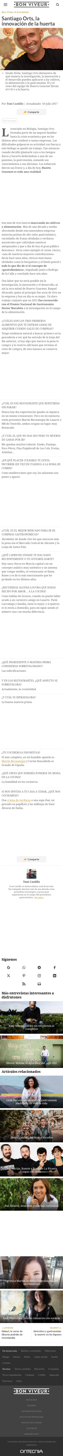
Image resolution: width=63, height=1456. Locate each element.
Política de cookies (31, 1422)
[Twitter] (8, 976)
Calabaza (29, 1374)
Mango (5, 1356)
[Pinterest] (24, 976)
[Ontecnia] (31, 1453)
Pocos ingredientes (11, 1374)
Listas (19, 1380)
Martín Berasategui (14, 761)
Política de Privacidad (31, 1417)
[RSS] (24, 984)
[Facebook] (54, 967)
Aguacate (54, 1374)
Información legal (31, 1411)
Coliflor (42, 1374)
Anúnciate (31, 1400)
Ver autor (39, 897)
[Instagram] (39, 976)
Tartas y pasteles (23, 1368)
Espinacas (7, 1380)
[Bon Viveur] (31, 4)
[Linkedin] (54, 976)
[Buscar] (57, 4)
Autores (31, 1405)
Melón (27, 1356)
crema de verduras (19, 800)
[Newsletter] (39, 984)
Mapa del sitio (31, 1434)
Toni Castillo (31, 881)
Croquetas (53, 1368)
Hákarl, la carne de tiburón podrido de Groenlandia (12, 1334)
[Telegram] (39, 967)
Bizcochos (39, 1368)
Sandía (54, 1356)
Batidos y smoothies (31, 1350)
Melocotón (50, 1350)
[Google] (8, 967)
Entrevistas (9, 120)
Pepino (16, 1356)
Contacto (31, 1428)
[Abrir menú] (5, 4)
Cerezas (6, 1362)
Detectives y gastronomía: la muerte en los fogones (47, 1333)
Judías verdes (40, 1356)
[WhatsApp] (24, 967)
